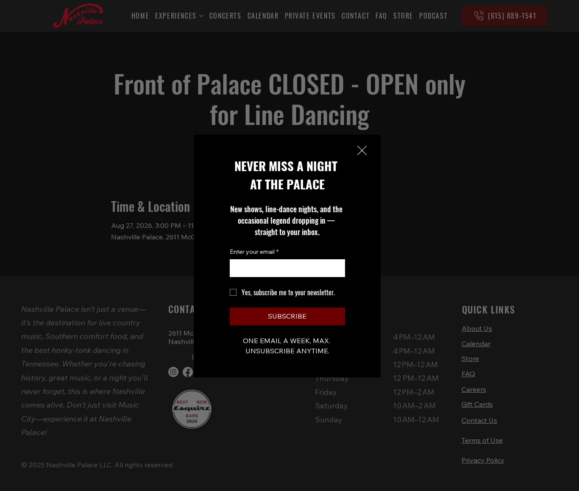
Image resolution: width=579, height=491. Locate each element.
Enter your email (254, 251)
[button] (362, 151)
